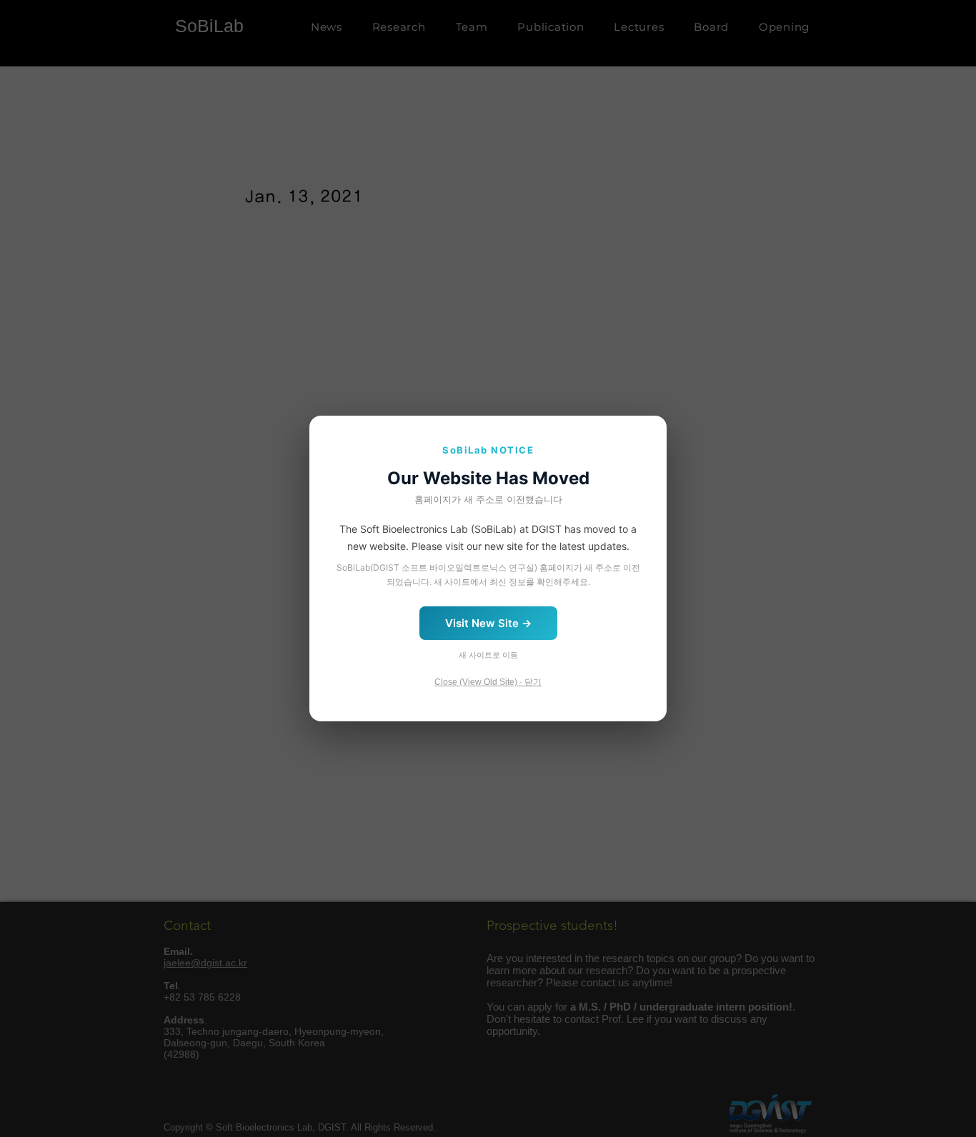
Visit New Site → (488, 623)
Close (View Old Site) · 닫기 (488, 682)
